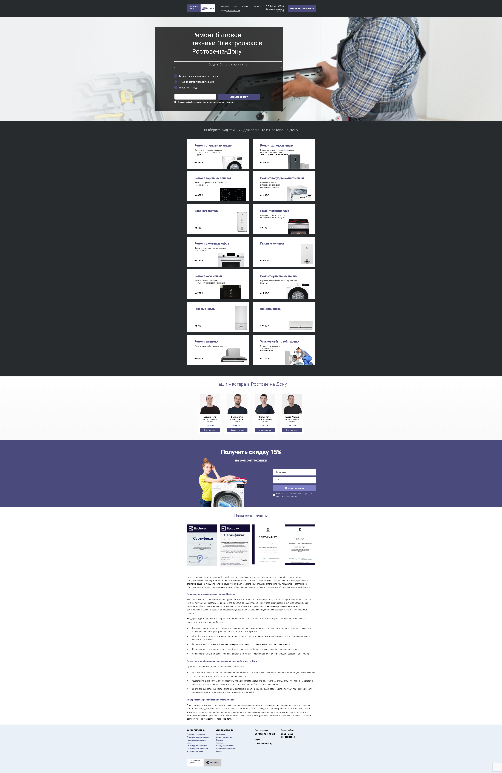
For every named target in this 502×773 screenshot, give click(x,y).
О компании (220, 734)
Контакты (257, 6)
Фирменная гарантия (224, 737)
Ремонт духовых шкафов (197, 746)
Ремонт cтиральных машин (198, 737)
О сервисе (225, 6)
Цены (235, 6)
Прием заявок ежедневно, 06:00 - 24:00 (275, 10)
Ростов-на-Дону (233, 10)
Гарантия (245, 6)
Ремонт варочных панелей (197, 748)
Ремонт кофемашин (195, 751)
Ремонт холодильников (196, 734)
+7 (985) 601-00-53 (274, 5)
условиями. (230, 102)
